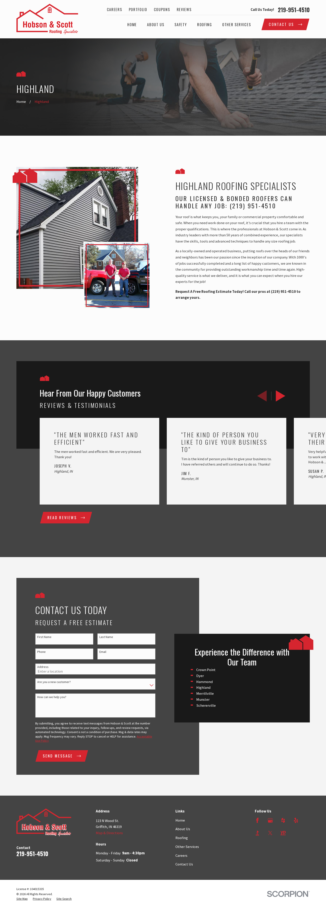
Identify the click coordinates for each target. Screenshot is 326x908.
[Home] (47, 19)
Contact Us (184, 864)
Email (102, 652)
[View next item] (280, 395)
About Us (182, 829)
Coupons (162, 9)
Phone (41, 652)
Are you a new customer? (54, 682)
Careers (114, 9)
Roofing (181, 838)
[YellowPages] (283, 833)
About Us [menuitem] (155, 24)
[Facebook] (257, 820)
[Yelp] (296, 820)
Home (180, 820)
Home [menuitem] (132, 24)
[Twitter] (270, 833)
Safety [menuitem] (181, 24)
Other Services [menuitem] (236, 24)
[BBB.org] (257, 833)
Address (43, 667)
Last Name (106, 637)
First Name (44, 637)
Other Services (187, 846)
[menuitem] (22, 899)
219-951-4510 (294, 10)
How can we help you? (51, 697)
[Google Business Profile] (270, 820)
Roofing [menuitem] (204, 24)
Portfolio (138, 9)
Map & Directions (109, 833)
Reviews (184, 9)
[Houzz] (283, 820)
